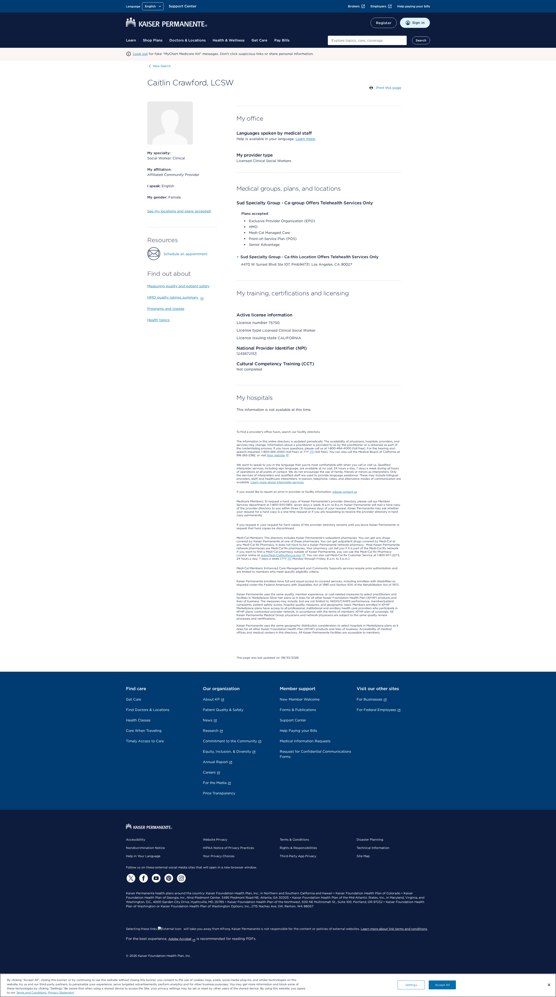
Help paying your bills (413, 6)
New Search (162, 66)
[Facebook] (143, 878)
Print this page (388, 88)
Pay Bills (282, 40)
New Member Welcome (299, 699)
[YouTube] (155, 878)
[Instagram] (180, 878)
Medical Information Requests (305, 741)
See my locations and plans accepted (179, 211)
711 (312, 451)
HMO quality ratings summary (173, 297)
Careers (209, 772)
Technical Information (373, 848)
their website (276, 455)
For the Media (215, 783)
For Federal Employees (376, 710)
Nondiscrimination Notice (145, 848)
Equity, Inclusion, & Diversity (227, 751)
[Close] (549, 985)
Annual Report (215, 762)
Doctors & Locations (187, 40)
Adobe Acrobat (180, 939)
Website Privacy (215, 839)
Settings (411, 985)
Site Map (363, 856)
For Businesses (369, 699)
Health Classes (138, 720)
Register (383, 23)
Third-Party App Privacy (298, 856)
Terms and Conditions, (31, 992)
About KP (211, 699)
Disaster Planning (370, 839)
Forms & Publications (298, 710)
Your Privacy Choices (219, 856)
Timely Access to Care (145, 741)
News (207, 720)
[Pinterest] (168, 878)
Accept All (442, 985)
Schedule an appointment (185, 254)
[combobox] (367, 40)
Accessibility (135, 839)
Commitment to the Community (230, 741)
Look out (140, 54)
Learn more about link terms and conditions (394, 929)
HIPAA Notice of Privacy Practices (228, 848)
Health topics (158, 320)
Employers (378, 6)
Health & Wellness (229, 40)
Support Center (183, 6)
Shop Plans (152, 40)
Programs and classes (165, 309)
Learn (131, 40)
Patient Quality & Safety (223, 710)
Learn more (305, 139)
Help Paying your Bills (298, 731)
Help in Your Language (143, 856)
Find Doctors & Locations (147, 710)
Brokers (354, 6)
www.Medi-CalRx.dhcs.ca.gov (281, 555)
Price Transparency (219, 793)
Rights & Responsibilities (298, 848)
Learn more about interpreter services (277, 482)
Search (421, 40)
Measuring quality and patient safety (178, 286)
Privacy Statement (61, 992)
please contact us (345, 491)
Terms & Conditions (294, 839)
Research (210, 731)
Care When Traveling (144, 731)
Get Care (259, 40)
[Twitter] (130, 878)
